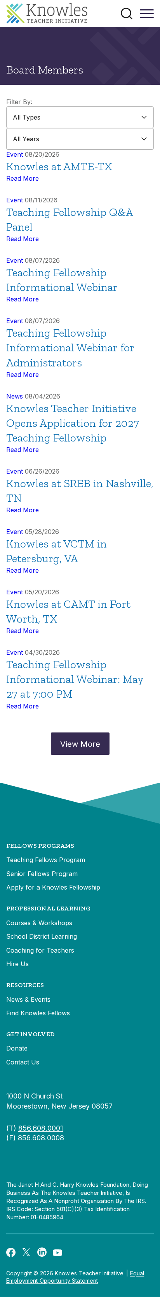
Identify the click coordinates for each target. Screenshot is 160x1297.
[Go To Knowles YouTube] (57, 1252)
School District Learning (41, 936)
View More (80, 744)
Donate (17, 1048)
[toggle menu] (147, 16)
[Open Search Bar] (127, 14)
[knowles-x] (26, 1252)
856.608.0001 (40, 1128)
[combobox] (80, 117)
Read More (22, 178)
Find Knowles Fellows (38, 1013)
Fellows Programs (40, 845)
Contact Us (22, 1062)
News (14, 396)
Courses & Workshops (39, 923)
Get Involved (30, 1034)
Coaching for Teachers (40, 950)
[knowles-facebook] (11, 1252)
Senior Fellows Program (42, 874)
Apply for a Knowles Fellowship (53, 887)
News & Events (28, 999)
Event (14, 154)
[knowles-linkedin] (42, 1252)
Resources (25, 985)
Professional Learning (48, 908)
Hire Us (17, 964)
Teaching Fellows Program (45, 860)
